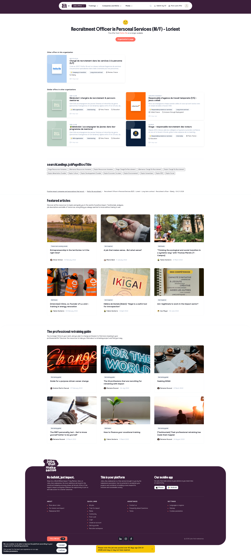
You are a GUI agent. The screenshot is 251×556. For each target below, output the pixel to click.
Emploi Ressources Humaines (103, 169)
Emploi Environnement (131, 173)
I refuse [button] (62, 550)
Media (128, 6)
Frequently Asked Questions (138, 508)
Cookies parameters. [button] (10, 551)
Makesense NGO (54, 511)
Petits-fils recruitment (94, 191)
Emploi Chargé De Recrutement (174, 169)
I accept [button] (61, 545)
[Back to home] (51, 466)
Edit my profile (94, 525)
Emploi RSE (159, 173)
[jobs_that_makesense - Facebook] (131, 539)
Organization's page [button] (125, 39)
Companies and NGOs (110, 6)
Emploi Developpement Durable (91, 173)
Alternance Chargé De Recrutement (149, 169)
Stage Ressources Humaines (57, 169)
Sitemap (172, 508)
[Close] (152, 549)
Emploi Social (170, 173)
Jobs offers (77, 6)
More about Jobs (54, 505)
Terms (131, 511)
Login (91, 520)
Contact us (133, 505)
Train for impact (94, 508)
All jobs (91, 505)
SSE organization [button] (77, 109)
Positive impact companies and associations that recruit (65, 191)
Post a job (92, 517)
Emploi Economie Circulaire (112, 173)
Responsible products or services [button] (161, 109)
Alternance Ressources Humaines (80, 169)
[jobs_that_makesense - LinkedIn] (120, 539)
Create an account (95, 523)
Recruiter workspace (96, 528)
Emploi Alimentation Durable (57, 173)
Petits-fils (124, 33)
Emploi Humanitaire (147, 173)
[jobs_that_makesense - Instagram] (126, 539)
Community (92, 514)
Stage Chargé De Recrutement (126, 169)
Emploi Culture (73, 173)
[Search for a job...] (150, 6)
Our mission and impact (56, 508)
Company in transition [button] (78, 72)
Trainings (92, 6)
